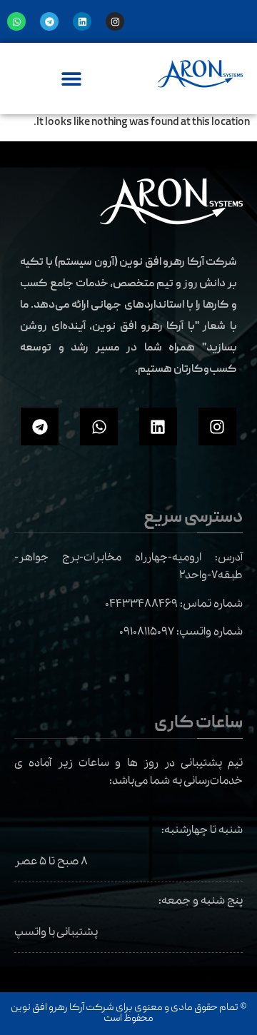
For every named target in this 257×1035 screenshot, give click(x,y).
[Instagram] (115, 21)
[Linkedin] (82, 21)
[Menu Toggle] (71, 78)
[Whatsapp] (16, 21)
